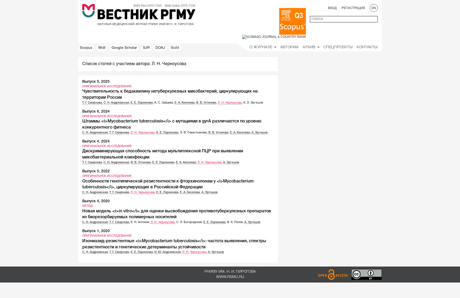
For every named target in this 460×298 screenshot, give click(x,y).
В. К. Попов (235, 222)
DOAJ (160, 48)
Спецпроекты (338, 47)
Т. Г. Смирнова (92, 102)
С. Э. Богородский (189, 222)
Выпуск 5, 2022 (96, 171)
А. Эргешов (260, 132)
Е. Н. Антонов (140, 222)
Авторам (289, 47)
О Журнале (261, 47)
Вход (332, 8)
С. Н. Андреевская (116, 102)
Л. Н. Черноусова (230, 102)
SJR (146, 48)
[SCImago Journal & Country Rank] (274, 36)
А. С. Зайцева (163, 102)
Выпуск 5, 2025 (96, 82)
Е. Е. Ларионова (142, 102)
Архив (310, 47)
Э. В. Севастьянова (193, 132)
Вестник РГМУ (146, 16)
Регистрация (353, 8)
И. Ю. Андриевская (167, 252)
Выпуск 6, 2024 (96, 111)
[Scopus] (292, 21)
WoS (102, 48)
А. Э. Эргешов (253, 102)
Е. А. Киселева (185, 102)
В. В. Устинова (206, 102)
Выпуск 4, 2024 (96, 141)
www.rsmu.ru (230, 277)
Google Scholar (124, 48)
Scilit (175, 48)
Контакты (367, 47)
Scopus (86, 48)
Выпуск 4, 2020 (96, 201)
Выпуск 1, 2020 (96, 231)
